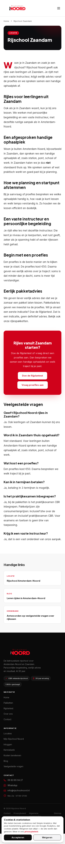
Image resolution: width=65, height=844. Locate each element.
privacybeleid (31, 831)
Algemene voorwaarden (35, 814)
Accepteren (18, 837)
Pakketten (8, 703)
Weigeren (47, 837)
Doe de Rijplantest (32, 375)
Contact (7, 719)
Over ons (8, 714)
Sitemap (57, 813)
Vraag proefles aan (33, 385)
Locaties (8, 733)
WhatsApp (12, 785)
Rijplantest (45, 311)
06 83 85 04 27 (15, 780)
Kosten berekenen (12, 755)
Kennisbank (9, 750)
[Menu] (58, 8)
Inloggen (8, 744)
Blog (6, 761)
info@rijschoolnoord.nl (19, 790)
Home (6, 21)
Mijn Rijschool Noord (14, 739)
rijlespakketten (19, 321)
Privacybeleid (20, 813)
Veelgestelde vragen (13, 766)
